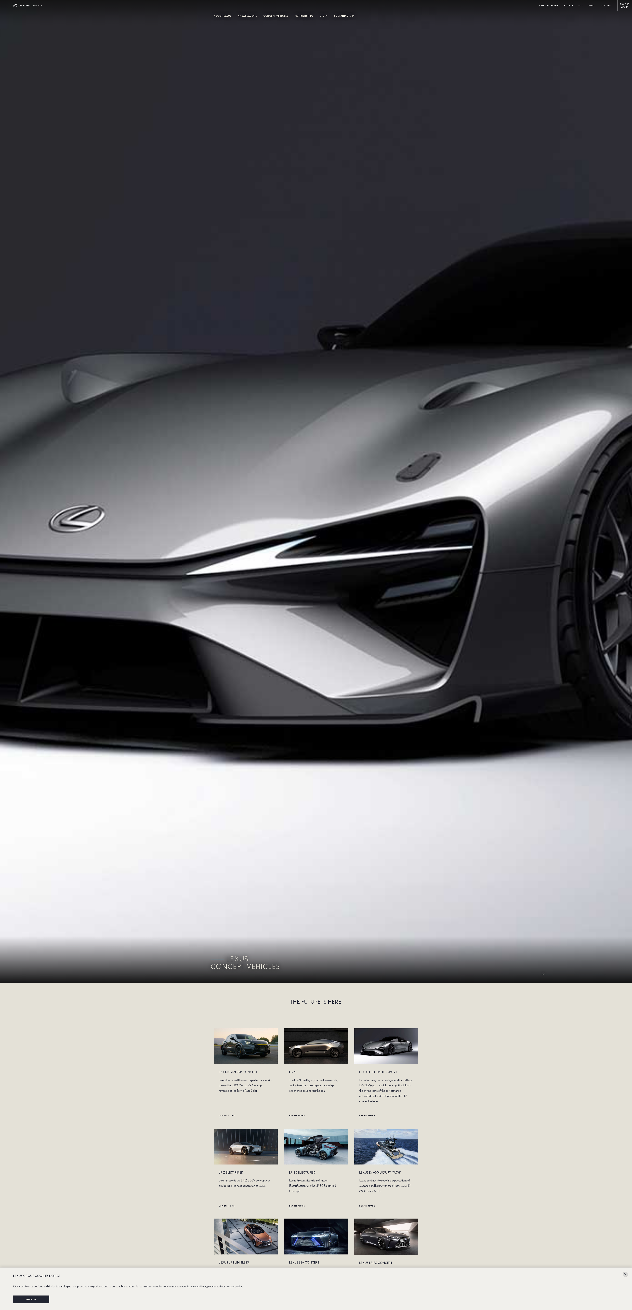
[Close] (625, 1274)
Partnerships (304, 16)
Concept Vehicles (275, 16)
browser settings (196, 1286)
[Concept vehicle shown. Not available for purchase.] (544, 973)
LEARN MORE (227, 1116)
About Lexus (223, 16)
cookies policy (234, 1286)
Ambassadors (247, 16)
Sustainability (344, 16)
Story (324, 16)
